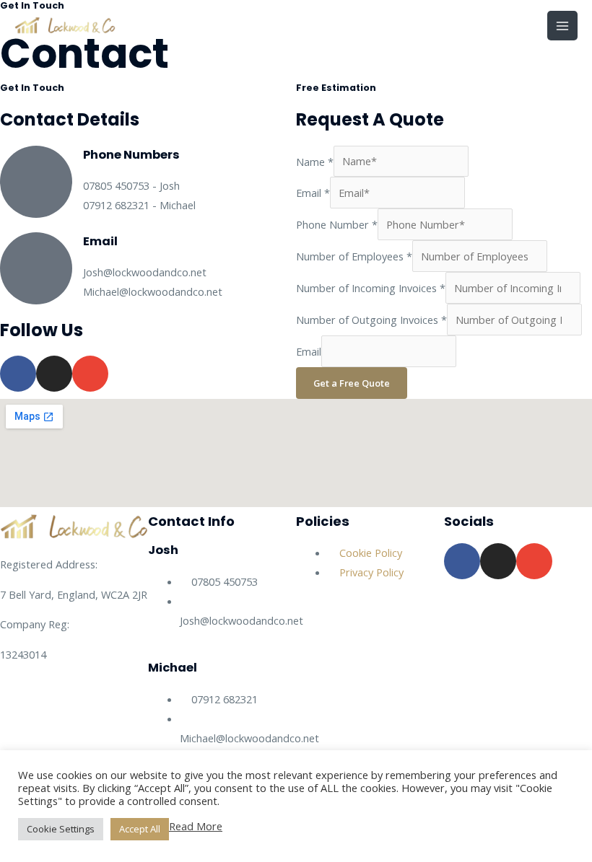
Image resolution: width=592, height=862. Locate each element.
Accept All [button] (139, 828)
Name (315, 161)
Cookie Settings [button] (61, 828)
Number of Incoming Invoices (370, 288)
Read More (195, 825)
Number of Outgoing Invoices (371, 319)
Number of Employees (354, 256)
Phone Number (337, 224)
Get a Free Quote (351, 383)
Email (313, 192)
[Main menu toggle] (562, 26)
